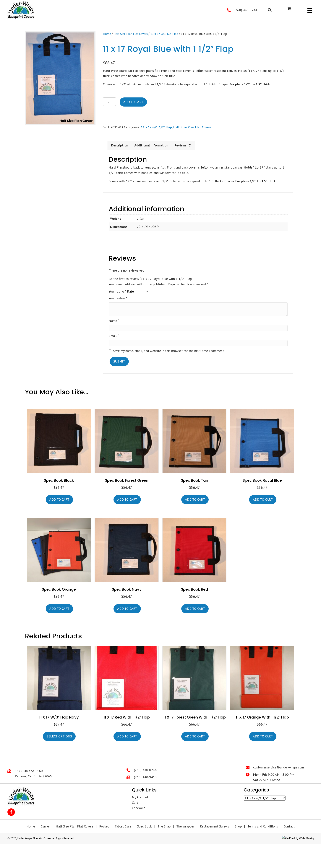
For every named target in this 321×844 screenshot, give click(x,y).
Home (107, 34)
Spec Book (144, 826)
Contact (289, 826)
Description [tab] (119, 145)
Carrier (45, 826)
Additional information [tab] (151, 145)
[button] (11, 812)
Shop (238, 826)
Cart (135, 802)
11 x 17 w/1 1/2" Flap (164, 34)
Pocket (104, 826)
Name (114, 321)
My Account (140, 797)
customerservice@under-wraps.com (278, 767)
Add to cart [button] (59, 499)
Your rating (117, 291)
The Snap (164, 826)
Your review (118, 298)
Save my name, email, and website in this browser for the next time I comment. (168, 351)
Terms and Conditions (262, 826)
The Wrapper (185, 826)
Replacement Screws (214, 826)
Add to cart (133, 102)
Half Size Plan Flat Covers (131, 34)
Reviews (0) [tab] (183, 145)
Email (114, 336)
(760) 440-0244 (245, 10)
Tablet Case (123, 826)
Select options (59, 736)
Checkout (138, 808)
